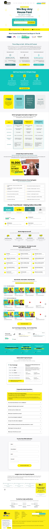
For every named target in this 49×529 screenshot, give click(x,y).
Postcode (13, 459)
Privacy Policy (16, 521)
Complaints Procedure (12, 521)
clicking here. (11, 398)
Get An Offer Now (31, 22)
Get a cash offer (43, 3)
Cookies (20, 521)
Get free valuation (39, 3)
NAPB (38, 521)
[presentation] (3, 292)
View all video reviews (24, 323)
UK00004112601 (18, 526)
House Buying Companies (24, 514)
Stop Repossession (24, 515)
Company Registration (28, 521)
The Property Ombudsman (34, 521)
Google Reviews (41, 521)
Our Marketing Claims (23, 521)
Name (12, 444)
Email (12, 454)
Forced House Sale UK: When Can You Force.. (19, 486)
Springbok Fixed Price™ (17, 514)
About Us (16, 516)
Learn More (10, 64)
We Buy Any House (24, 513)
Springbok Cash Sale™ (17, 513)
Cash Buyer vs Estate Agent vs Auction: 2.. (30, 494)
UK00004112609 (15, 526)
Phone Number (14, 449)
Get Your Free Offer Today (24, 465)
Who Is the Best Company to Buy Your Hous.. (8, 486)
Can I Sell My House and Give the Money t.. (41, 494)
